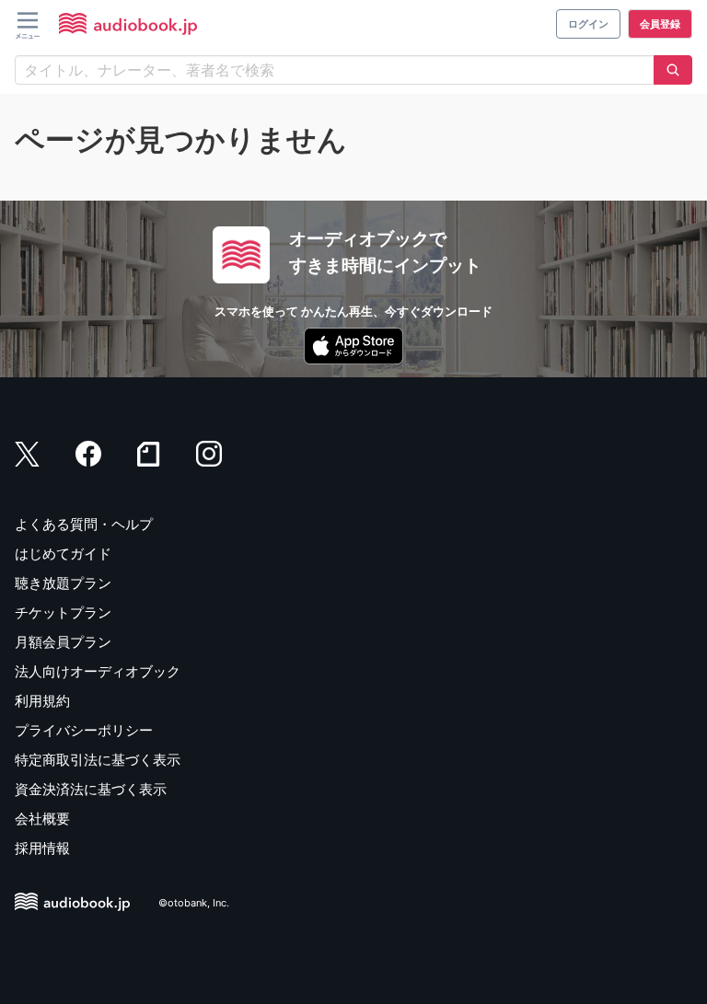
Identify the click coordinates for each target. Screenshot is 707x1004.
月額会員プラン (63, 642)
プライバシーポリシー (84, 730)
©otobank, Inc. (193, 902)
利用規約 (42, 701)
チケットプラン (63, 612)
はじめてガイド (63, 553)
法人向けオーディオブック (97, 671)
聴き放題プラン (63, 583)
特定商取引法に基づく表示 (97, 759)
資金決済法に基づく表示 (91, 789)
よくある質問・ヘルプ (84, 524)
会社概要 (42, 818)
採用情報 (42, 848)
